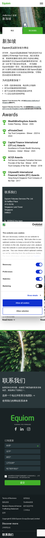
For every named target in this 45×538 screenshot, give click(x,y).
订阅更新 (9, 440)
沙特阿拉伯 (6, 527)
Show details (32, 295)
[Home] (5, 3)
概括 (12, 30)
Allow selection (22, 311)
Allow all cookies (22, 303)
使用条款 (26, 498)
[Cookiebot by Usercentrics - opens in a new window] (32, 224)
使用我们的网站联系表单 (15, 400)
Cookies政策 (28, 502)
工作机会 (26, 510)
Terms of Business (9, 498)
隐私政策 (5, 502)
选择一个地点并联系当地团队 (17, 395)
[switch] (39, 272)
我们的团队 (33, 30)
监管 (4, 513)
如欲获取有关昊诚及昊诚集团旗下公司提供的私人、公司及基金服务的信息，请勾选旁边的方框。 (24, 476)
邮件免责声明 (28, 506)
